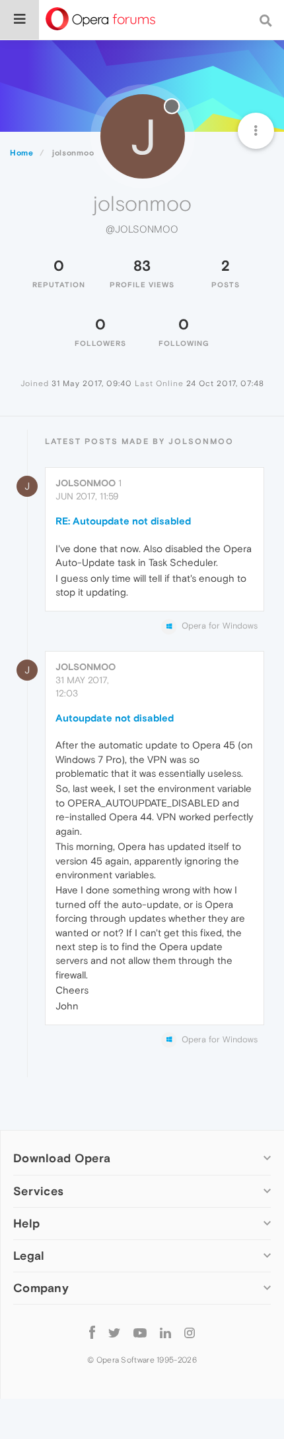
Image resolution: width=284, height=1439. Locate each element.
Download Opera (61, 1158)
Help (26, 1223)
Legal (29, 1255)
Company (41, 1288)
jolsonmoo (85, 483)
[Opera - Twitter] (114, 1332)
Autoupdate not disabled (114, 717)
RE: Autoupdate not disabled (123, 520)
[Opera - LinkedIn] (165, 1332)
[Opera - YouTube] (140, 1332)
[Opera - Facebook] (92, 1332)
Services (38, 1191)
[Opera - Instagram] (189, 1332)
